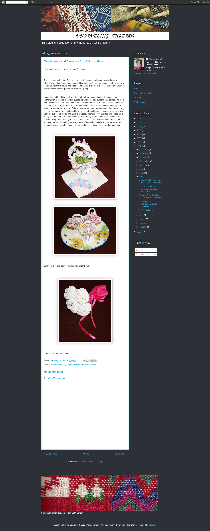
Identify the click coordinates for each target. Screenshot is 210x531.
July (141, 169)
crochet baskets (58, 365)
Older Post (120, 453)
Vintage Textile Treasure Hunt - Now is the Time (150, 181)
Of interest (138, 98)
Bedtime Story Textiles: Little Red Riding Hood (150, 196)
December (144, 149)
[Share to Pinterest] (95, 360)
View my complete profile (145, 73)
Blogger (152, 525)
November (144, 153)
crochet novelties (88, 365)
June (141, 173)
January (143, 227)
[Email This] (84, 360)
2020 (139, 118)
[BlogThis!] (87, 360)
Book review (139, 102)
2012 (139, 232)
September (144, 161)
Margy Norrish (155, 59)
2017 (139, 130)
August (142, 165)
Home (85, 453)
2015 (139, 138)
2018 (139, 126)
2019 (139, 122)
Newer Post (50, 453)
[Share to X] (90, 360)
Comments (142, 254)
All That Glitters (146, 210)
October (143, 157)
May (141, 177)
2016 (139, 134)
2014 (139, 142)
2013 (139, 146)
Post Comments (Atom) (91, 462)
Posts (140, 250)
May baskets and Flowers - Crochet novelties (148, 204)
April (141, 215)
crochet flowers (73, 365)
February (143, 223)
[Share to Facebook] (93, 360)
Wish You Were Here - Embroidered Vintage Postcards (149, 188)
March (142, 219)
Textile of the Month (142, 93)
